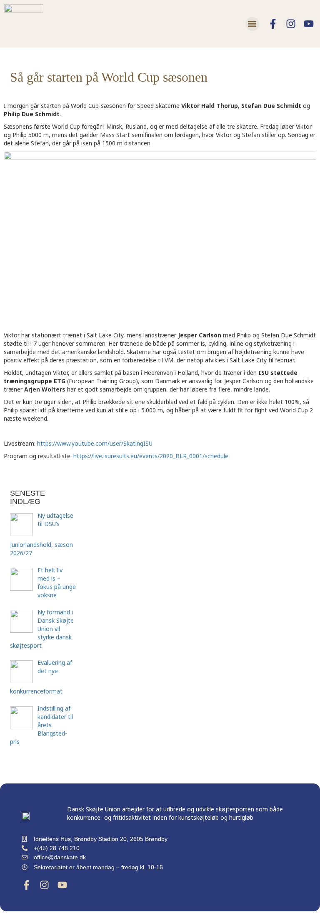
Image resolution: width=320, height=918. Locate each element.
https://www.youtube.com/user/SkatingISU (94, 443)
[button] (252, 24)
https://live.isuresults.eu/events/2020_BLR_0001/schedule (150, 456)
